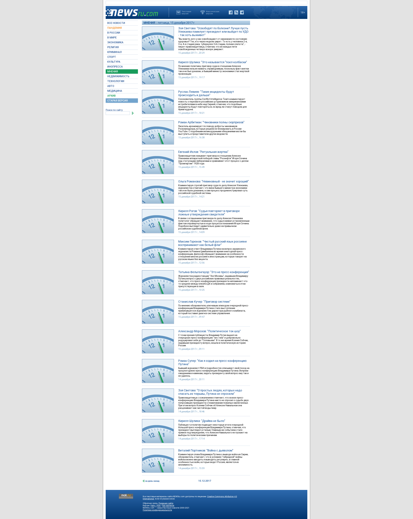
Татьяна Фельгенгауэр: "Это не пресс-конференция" (213, 272)
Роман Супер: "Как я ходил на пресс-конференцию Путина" (212, 362)
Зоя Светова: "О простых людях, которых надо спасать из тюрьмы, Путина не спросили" (210, 392)
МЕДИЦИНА (114, 90)
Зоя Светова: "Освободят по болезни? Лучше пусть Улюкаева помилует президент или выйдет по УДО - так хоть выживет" (213, 31)
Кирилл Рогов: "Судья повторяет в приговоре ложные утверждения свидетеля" (209, 212)
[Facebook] (230, 12)
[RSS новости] (236, 12)
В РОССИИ (113, 32)
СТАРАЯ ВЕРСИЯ (117, 100)
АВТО (110, 86)
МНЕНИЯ (112, 71)
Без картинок (168, 505)
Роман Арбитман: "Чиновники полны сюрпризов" (211, 122)
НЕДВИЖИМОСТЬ (118, 76)
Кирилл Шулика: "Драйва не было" (201, 421)
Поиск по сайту (114, 110)
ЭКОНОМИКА (115, 42)
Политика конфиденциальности (157, 510)
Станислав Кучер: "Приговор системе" (204, 301)
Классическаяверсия (212, 12)
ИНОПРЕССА (115, 66)
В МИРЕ (112, 37)
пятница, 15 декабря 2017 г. (176, 22)
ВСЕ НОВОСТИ (116, 23)
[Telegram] (242, 12)
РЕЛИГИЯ (113, 47)
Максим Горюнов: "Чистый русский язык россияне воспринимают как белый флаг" (212, 243)
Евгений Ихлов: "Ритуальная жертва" (203, 152)
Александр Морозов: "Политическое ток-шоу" (209, 331)
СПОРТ (111, 56)
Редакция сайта (166, 503)
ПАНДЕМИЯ (114, 27)
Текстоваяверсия (186, 12)
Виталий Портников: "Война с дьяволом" (205, 450)
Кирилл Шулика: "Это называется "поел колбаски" (212, 62)
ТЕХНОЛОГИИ (115, 81)
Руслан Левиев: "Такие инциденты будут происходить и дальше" (206, 93)
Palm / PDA (156, 505)
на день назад (152, 481)
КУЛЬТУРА (113, 61)
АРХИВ (111, 95)
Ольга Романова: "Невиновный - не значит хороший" (213, 181)
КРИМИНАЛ (114, 52)
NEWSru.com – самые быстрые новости (161, 508)
